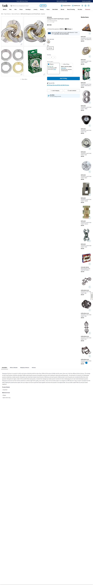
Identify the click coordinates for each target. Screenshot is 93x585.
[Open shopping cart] (88, 5)
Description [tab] (4, 367)
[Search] (11, 5)
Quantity (49, 54)
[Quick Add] (90, 33)
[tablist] (46, 367)
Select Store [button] (63, 68)
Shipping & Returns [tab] (24, 367)
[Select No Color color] (48, 41)
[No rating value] (50, 22)
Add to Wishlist (72, 90)
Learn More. (56, 33)
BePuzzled (49, 17)
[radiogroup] (63, 48)
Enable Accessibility (86, 1)
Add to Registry (55, 90)
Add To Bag (63, 78)
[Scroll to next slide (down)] (86, 363)
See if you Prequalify (64, 33)
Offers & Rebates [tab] (13, 367)
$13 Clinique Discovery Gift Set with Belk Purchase (58, 85)
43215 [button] (54, 69)
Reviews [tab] (34, 367)
